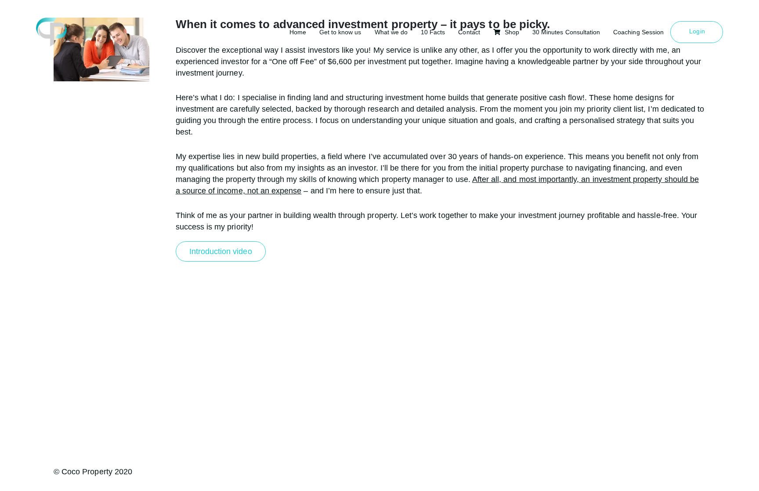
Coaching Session (638, 32)
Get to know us (340, 32)
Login (697, 31)
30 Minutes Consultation (566, 32)
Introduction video (220, 251)
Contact (469, 32)
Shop (512, 32)
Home (297, 32)
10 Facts (433, 32)
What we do (391, 32)
